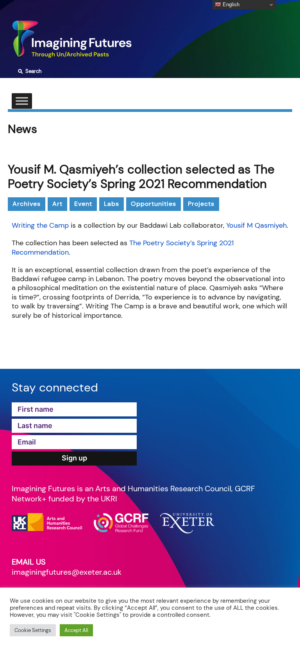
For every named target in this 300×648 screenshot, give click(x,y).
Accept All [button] (76, 630)
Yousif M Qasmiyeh (256, 225)
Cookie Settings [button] (32, 630)
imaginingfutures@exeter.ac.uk (66, 572)
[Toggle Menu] (22, 100)
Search (28, 71)
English (230, 4)
